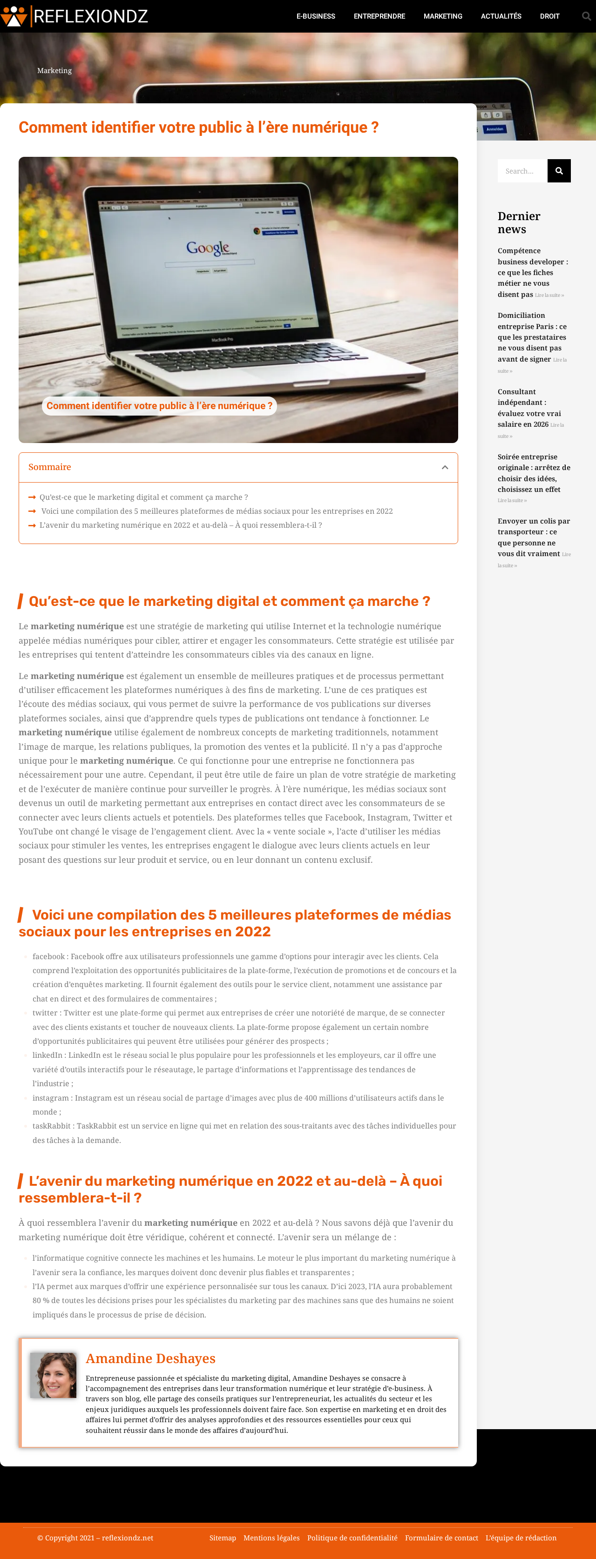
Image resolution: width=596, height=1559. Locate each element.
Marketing (443, 16)
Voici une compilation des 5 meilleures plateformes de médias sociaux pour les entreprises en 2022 (217, 511)
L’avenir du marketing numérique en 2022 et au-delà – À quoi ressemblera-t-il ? (181, 525)
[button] (586, 16)
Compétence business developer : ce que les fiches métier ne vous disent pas (533, 272)
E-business (316, 16)
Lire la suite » (549, 295)
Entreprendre (379, 16)
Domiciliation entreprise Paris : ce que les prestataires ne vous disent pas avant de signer (532, 336)
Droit (550, 16)
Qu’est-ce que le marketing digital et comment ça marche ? (144, 497)
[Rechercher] (559, 170)
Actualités (501, 16)
